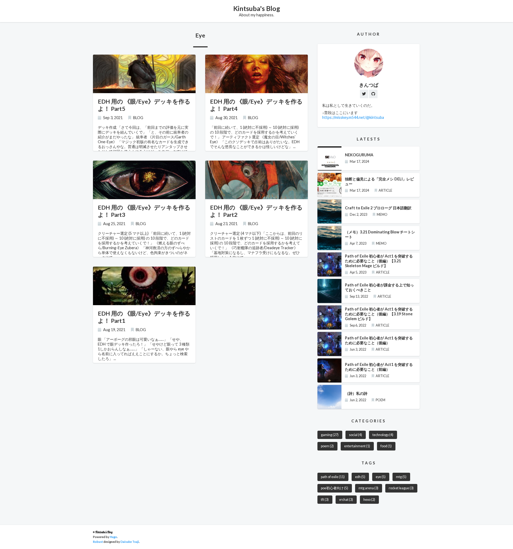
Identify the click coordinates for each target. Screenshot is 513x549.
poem (327, 446)
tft (325, 500)
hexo (369, 500)
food (386, 446)
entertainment (357, 446)
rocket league (401, 488)
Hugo (113, 537)
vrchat (346, 500)
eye (381, 477)
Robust (98, 541)
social (355, 435)
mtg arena (368, 488)
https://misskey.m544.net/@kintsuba (353, 117)
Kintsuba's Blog (256, 8)
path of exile (333, 477)
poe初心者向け (334, 488)
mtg (401, 477)
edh (360, 477)
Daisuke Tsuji (130, 541)
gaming (330, 435)
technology (382, 435)
